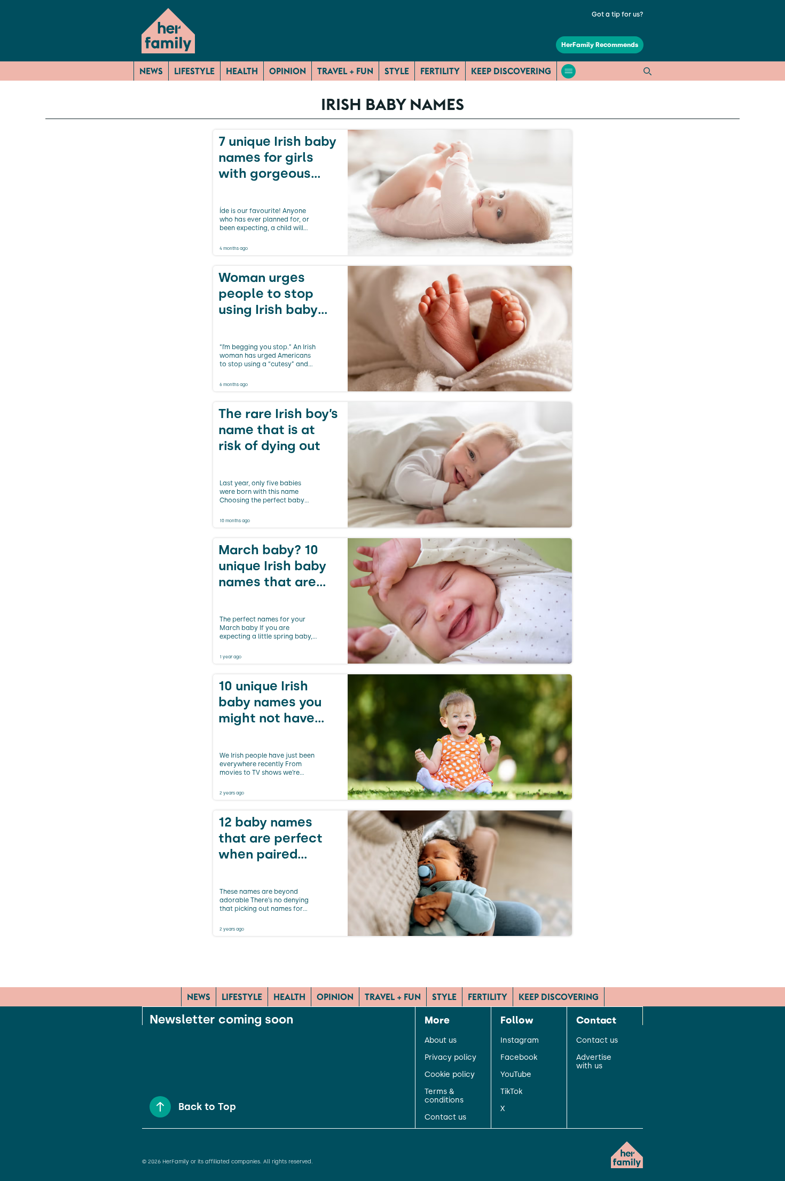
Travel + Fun (345, 71)
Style (396, 71)
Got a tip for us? (617, 14)
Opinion (287, 71)
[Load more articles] (392, 959)
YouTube (515, 1074)
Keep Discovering (511, 71)
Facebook (518, 1057)
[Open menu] (568, 71)
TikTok (511, 1092)
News (151, 71)
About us (441, 1040)
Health (242, 71)
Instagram (519, 1040)
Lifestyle (194, 71)
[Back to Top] (160, 1106)
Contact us (445, 1117)
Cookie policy (450, 1074)
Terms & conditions (444, 1096)
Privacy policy (450, 1057)
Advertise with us (593, 1061)
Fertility (440, 71)
